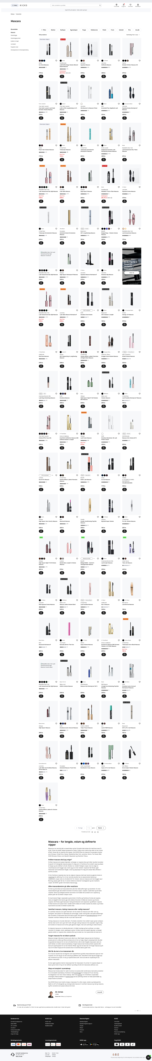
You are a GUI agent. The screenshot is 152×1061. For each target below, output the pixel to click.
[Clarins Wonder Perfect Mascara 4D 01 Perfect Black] (131, 58)
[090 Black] (61, 394)
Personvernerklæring (119, 1032)
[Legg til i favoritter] (56, 60)
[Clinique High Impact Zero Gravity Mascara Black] (48, 513)
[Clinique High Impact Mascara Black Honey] (48, 719)
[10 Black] (102, 517)
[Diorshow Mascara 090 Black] (69, 389)
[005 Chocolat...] (86, 764)
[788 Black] (102, 394)
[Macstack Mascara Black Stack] (69, 513)
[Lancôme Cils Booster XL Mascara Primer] (90, 100)
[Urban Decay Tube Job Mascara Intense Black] (131, 555)
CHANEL (124, 477)
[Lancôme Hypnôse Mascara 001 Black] (90, 58)
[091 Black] (123, 682)
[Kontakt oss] (148, 1057)
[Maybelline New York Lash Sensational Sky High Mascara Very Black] (48, 307)
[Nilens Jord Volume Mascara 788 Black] (110, 389)
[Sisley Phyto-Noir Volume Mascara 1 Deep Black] (48, 142)
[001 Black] (81, 61)
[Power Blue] (107, 229)
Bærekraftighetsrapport (86, 1023)
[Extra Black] (86, 352)
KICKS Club (48, 1021)
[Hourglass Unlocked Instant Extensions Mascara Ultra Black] (69, 225)
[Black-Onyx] (81, 434)
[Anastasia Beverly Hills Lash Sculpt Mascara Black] (110, 555)
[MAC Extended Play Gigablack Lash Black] (110, 100)
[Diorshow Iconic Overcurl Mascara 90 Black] (69, 719)
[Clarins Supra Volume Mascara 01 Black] (90, 637)
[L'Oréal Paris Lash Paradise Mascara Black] (90, 596)
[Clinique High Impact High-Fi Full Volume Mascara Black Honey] (48, 555)
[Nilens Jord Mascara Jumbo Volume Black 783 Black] (69, 596)
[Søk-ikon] (100, 5)
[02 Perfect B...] (128, 61)
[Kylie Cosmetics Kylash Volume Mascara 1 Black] (131, 348)
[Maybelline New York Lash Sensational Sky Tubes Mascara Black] (131, 142)
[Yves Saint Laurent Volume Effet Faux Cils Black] (48, 430)
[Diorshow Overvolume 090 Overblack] (90, 307)
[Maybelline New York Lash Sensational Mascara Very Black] (131, 225)
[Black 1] (61, 104)
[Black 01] (61, 352)
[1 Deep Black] (42, 61)
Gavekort (13, 1027)
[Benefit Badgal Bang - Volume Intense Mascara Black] (110, 225)
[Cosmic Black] (44, 187)
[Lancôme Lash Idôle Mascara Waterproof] (69, 307)
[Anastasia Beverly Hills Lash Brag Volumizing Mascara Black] (48, 389)
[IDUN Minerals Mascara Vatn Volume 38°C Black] (131, 430)
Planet (81, 1027)
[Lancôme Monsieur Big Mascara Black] (110, 266)
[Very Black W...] (40, 187)
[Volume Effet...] (44, 434)
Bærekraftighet (84, 1021)
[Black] (61, 61)
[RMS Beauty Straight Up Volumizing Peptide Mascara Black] (110, 678)
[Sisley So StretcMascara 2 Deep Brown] (48, 58)
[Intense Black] (125, 229)
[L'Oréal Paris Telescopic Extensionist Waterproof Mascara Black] (90, 142)
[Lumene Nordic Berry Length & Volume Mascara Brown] (69, 555)
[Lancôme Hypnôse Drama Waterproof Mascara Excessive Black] (131, 100)
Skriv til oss (19, 1056)
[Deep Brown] (105, 723)
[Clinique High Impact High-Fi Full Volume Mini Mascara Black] (90, 389)
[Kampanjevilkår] (69, 73)
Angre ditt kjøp (14, 1034)
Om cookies (14, 1025)
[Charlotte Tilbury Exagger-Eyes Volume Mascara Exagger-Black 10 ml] (110, 348)
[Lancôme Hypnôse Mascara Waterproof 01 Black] (90, 266)
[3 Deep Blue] (44, 61)
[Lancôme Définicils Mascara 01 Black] (110, 58)
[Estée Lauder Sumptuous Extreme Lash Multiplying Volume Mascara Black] (110, 142)
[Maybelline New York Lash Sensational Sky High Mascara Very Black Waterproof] (48, 183)
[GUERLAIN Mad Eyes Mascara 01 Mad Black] (48, 348)
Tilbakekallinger (15, 1032)
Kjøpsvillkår (14, 1023)
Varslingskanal (118, 1023)
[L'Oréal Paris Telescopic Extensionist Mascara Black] (48, 225)
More (81, 1032)
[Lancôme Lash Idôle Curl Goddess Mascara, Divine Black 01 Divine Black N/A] (48, 760)
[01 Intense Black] (102, 764)
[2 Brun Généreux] (46, 434)
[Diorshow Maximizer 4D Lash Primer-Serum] (110, 430)
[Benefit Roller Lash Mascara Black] (90, 472)
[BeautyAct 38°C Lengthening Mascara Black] (90, 225)
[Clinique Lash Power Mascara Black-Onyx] (90, 430)
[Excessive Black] (123, 104)
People (81, 1025)
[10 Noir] (123, 475)
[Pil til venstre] (135, 1011)
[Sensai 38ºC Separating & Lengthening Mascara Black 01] (69, 348)
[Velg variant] (41, 76)
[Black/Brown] (86, 187)
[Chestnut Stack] (63, 517)
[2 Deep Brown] (40, 61)
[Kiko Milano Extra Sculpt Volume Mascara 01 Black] (131, 760)
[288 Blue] (63, 394)
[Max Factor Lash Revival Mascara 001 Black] (131, 596)
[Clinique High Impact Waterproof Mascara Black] (69, 266)
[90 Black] (61, 723)
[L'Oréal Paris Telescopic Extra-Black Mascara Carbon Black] (131, 637)
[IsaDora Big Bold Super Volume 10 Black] (110, 513)
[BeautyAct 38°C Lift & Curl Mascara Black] (131, 719)
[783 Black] (61, 600)
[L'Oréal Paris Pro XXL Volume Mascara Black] (131, 513)
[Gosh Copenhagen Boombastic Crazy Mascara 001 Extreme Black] (90, 760)
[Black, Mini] (84, 187)
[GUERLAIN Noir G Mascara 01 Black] (110, 596)
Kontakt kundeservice (16, 1021)
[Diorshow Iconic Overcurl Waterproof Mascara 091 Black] (131, 678)
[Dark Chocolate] (84, 434)
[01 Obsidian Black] (123, 310)
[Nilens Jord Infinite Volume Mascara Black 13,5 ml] (69, 678)
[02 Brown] (84, 61)
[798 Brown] (65, 394)
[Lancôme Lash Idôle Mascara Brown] (69, 183)
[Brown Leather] (84, 352)
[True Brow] (40, 270)
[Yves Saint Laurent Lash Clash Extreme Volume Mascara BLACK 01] (48, 100)
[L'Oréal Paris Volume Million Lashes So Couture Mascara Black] (48, 802)
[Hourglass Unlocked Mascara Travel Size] (69, 760)
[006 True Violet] (88, 764)
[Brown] (61, 187)
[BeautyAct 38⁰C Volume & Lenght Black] (110, 307)
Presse (116, 1030)
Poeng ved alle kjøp (69, 1)
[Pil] (140, 1011)
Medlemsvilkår (48, 1025)
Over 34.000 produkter (98, 1)
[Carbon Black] (123, 640)
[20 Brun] (125, 475)
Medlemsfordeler (49, 1023)
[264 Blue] (63, 723)
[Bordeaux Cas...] (81, 352)
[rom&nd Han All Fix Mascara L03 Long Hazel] (48, 472)
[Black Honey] (40, 559)
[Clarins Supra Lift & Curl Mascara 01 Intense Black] (110, 760)
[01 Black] (102, 61)
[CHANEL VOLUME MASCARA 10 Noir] (131, 472)
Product (82, 1030)
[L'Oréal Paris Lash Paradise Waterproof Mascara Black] (131, 389)
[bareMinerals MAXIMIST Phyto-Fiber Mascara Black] (110, 183)
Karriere (116, 1027)
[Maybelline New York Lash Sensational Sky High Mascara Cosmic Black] (48, 678)
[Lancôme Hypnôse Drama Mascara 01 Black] (131, 183)
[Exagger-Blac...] (102, 352)
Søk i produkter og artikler (58, 5)
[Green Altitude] (46, 187)
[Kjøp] (62, 76)
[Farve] (81, 104)
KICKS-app (117, 1034)
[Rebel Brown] (109, 229)
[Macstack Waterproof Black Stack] (48, 637)
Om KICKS (116, 1021)
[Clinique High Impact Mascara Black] (90, 183)
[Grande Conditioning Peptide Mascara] (90, 513)
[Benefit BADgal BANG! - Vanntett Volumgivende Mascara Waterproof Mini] (90, 555)
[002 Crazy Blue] (84, 764)
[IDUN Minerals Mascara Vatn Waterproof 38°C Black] (90, 678)
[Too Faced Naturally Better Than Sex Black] (69, 637)
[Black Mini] (105, 229)
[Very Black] (42, 187)
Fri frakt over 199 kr (55, 1)
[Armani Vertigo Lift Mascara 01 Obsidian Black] (131, 307)
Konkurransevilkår (15, 1030)
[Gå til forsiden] (23, 5)
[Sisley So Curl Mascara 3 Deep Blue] (110, 472)
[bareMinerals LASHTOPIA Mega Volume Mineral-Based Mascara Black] (69, 58)
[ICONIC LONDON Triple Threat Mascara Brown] (90, 719)
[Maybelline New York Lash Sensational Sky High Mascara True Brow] (48, 266)
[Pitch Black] (102, 723)
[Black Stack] (61, 517)
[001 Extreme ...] (81, 764)
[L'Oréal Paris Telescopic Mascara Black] (69, 142)
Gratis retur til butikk (83, 1)
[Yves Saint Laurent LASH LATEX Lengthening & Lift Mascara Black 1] (69, 100)
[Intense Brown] (44, 559)
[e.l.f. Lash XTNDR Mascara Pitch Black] (110, 719)
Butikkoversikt (118, 1025)
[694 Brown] (65, 723)
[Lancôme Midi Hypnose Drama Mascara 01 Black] (48, 596)
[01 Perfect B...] (123, 61)
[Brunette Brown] (125, 559)
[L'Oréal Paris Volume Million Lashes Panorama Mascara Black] (69, 472)
